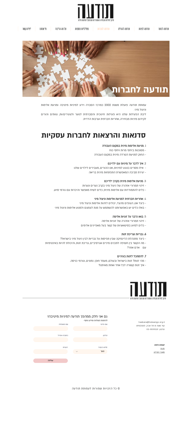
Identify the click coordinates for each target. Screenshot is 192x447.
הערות (65, 347)
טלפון (105, 335)
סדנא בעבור (102, 347)
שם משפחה (63, 324)
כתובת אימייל (63, 335)
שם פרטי (103, 324)
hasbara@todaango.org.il (152, 322)
